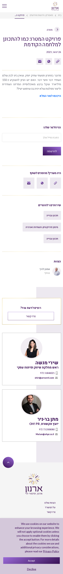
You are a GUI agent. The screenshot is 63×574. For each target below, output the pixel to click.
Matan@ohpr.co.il (45, 434)
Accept (31, 560)
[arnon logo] (55, 6)
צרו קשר (31, 316)
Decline (31, 569)
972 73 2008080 (47, 429)
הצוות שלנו (50, 502)
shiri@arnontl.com (44, 377)
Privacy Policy (51, 551)
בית (59, 15)
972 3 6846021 (47, 373)
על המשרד (50, 507)
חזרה (50, 29)
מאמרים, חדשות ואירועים (41, 15)
